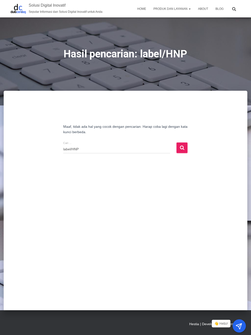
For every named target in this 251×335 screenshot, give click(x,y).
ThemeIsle (232, 324)
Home (141, 9)
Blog (219, 9)
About (203, 9)
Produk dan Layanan (170, 9)
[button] (189, 9)
